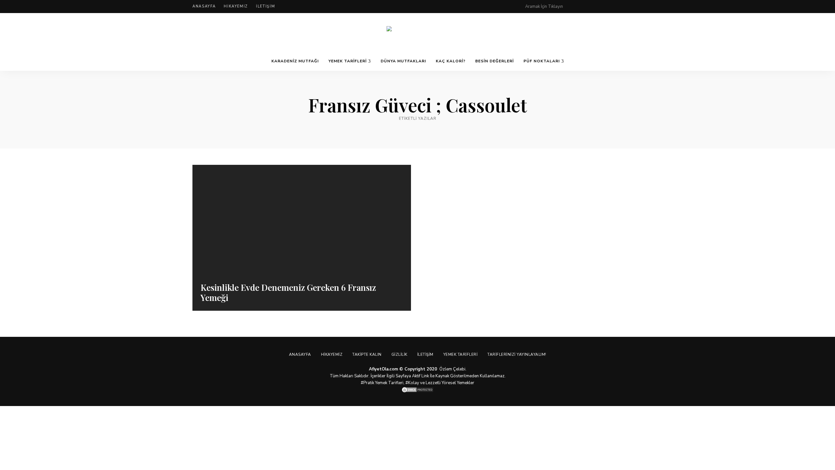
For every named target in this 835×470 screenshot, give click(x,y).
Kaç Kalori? (450, 61)
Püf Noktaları (542, 61)
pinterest (574, 6)
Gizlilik (399, 354)
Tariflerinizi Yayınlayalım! (516, 354)
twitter (600, 6)
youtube (626, 6)
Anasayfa (204, 6)
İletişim (265, 6)
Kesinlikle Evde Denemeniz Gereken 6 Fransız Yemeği (288, 292)
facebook (587, 6)
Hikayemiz (236, 6)
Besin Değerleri (494, 61)
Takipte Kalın (367, 354)
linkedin (639, 6)
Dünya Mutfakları (403, 61)
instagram (613, 6)
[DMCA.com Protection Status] (417, 389)
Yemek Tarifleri (347, 61)
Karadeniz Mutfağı (295, 61)
